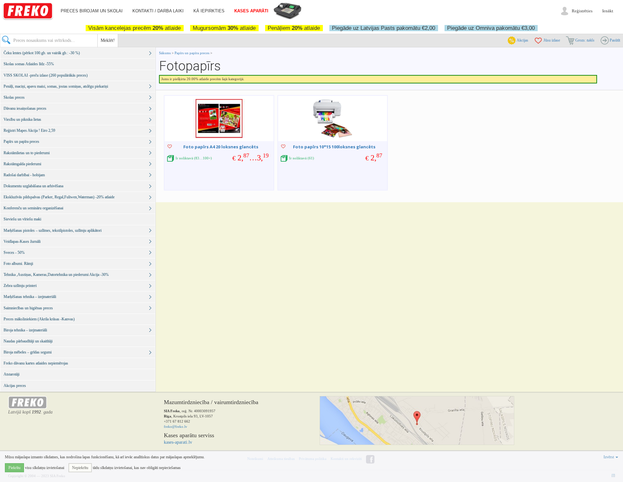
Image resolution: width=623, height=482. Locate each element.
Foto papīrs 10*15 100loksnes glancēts (334, 147)
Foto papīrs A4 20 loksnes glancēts (220, 147)
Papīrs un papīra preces (192, 53)
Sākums (165, 53)
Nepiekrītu (80, 467)
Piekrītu (14, 467)
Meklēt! (108, 40)
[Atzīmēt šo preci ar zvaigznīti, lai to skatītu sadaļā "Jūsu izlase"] (169, 146)
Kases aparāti (251, 10)
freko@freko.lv (175, 426)
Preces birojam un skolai (92, 10)
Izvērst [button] (609, 457)
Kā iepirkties (209, 10)
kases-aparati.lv (178, 442)
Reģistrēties (582, 10)
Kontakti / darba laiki (158, 10)
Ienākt (607, 10)
